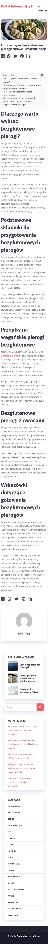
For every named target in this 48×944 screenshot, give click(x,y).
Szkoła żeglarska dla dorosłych (30, 666)
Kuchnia (12, 851)
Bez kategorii (14, 813)
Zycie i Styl (13, 915)
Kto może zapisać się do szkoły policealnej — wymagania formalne (22, 730)
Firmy (10, 845)
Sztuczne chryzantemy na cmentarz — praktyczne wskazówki (19, 782)
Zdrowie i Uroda (15, 909)
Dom (10, 832)
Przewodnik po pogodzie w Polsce (29, 690)
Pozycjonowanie (16, 890)
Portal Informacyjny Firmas (21, 6)
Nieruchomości (15, 877)
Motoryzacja (14, 864)
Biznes (11, 819)
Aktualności (14, 806)
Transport (13, 902)
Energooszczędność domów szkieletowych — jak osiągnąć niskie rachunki (21, 768)
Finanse (11, 838)
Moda (10, 857)
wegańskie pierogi (10, 356)
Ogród (11, 883)
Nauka (11, 870)
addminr (24, 633)
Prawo (11, 896)
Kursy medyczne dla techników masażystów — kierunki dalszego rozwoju (23, 744)
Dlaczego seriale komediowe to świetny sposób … (28, 678)
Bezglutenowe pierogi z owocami (19, 98)
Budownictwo (15, 825)
